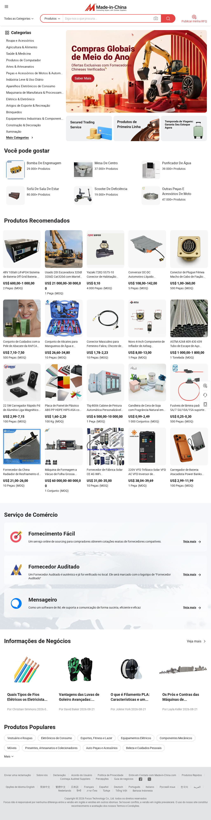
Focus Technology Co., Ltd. (100, 798)
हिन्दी (79, 790)
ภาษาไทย (92, 790)
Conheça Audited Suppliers (75, 778)
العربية (197, 786)
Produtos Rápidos (192, 775)
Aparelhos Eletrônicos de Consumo (30, 86)
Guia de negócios (123, 778)
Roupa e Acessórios (20, 40)
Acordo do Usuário (81, 775)
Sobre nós (42, 775)
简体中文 (45, 786)
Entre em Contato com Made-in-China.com (152, 775)
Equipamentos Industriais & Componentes (35, 118)
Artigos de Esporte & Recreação (28, 105)
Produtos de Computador (23, 60)
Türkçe (106, 790)
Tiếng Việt (121, 790)
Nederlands (64, 790)
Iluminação (13, 131)
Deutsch (118, 786)
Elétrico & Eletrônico (20, 99)
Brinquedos (14, 112)
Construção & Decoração (23, 125)
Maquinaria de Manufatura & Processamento (35, 92)
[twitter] (149, 778)
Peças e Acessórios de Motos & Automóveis (35, 73)
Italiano (150, 786)
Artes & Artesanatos (20, 66)
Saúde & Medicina (18, 53)
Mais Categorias (17, 137)
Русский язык (167, 786)
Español (103, 786)
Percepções (102, 778)
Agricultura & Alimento (21, 47)
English (30, 786)
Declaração (59, 775)
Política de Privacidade (110, 775)
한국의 (184, 786)
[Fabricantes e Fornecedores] (105, 7)
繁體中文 (61, 786)
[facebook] (140, 778)
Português (134, 786)
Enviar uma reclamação (17, 775)
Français (89, 786)
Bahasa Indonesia (143, 790)
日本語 (75, 786)
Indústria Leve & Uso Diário (24, 79)
